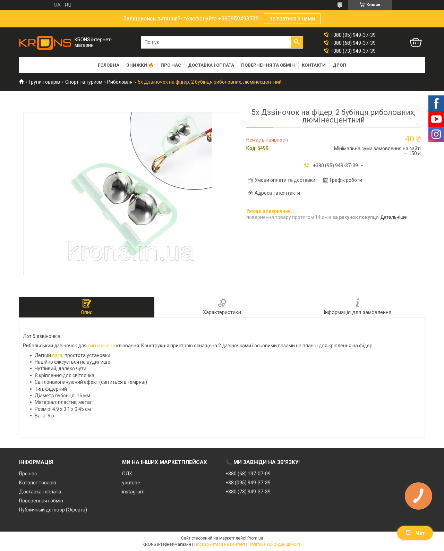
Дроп (339, 65)
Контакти (314, 65)
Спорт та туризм (83, 82)
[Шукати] (297, 42)
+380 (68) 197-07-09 (248, 473)
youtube (131, 482)
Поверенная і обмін (41, 500)
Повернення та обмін (268, 65)
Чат (420, 533)
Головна (108, 65)
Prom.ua (255, 538)
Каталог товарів (37, 482)
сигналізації (101, 345)
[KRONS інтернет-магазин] (45, 42)
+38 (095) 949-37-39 (248, 482)
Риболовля (120, 82)
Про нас (171, 65)
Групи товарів (44, 82)
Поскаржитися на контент (219, 544)
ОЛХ (127, 473)
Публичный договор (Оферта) (53, 509)
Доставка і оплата (211, 65)
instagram (133, 491)
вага (57, 355)
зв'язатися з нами (292, 18)
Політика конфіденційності (274, 544)
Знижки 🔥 (140, 65)
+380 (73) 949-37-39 (248, 491)
